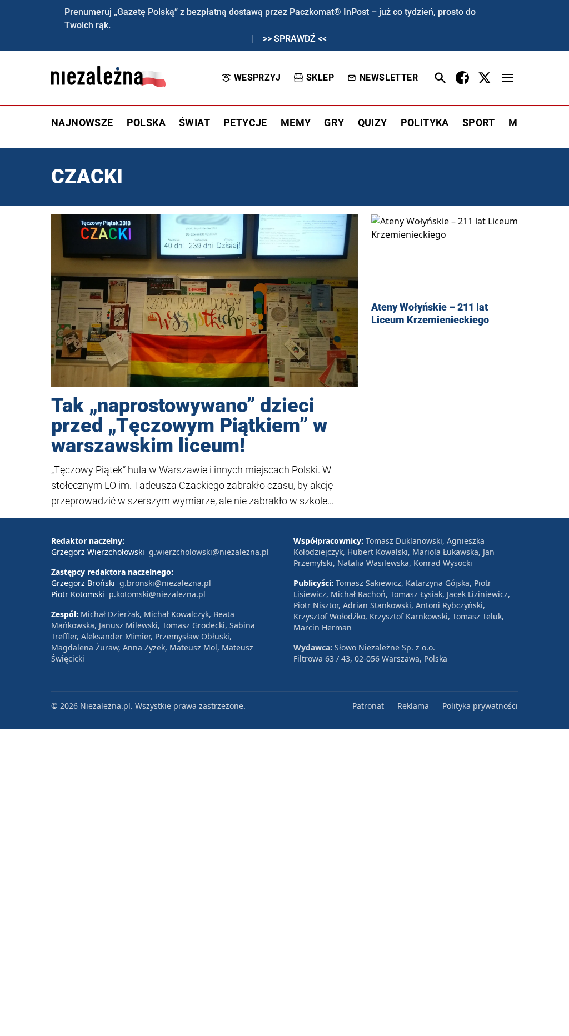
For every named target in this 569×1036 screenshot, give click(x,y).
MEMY (296, 122)
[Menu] (508, 77)
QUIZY (372, 122)
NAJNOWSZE (82, 122)
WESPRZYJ (257, 77)
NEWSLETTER (389, 77)
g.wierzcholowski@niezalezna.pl (209, 552)
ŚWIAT (194, 122)
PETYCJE (245, 122)
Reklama (413, 705)
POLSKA (146, 122)
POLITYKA (425, 122)
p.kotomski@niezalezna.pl (157, 594)
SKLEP (320, 77)
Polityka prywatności (480, 705)
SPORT (478, 122)
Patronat (368, 705)
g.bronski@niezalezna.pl (165, 583)
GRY (334, 122)
